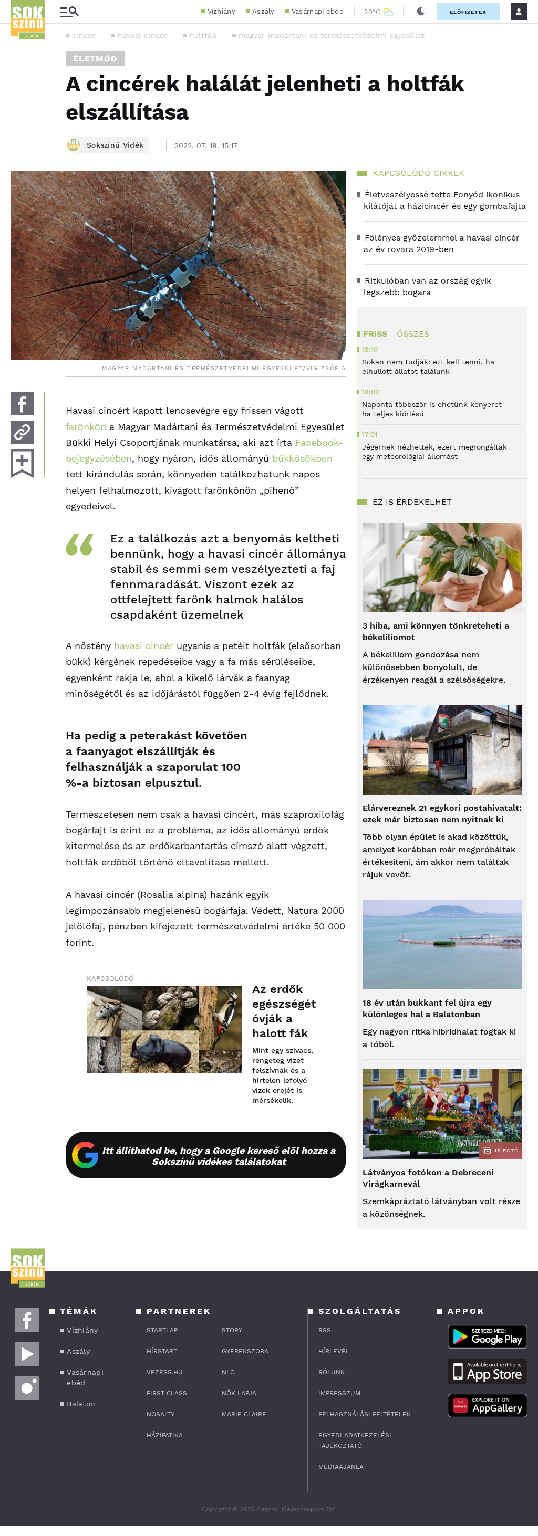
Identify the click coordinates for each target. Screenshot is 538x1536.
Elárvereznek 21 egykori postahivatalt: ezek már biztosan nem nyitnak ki (442, 813)
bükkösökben (302, 458)
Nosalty (160, 1414)
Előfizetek (468, 12)
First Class (167, 1393)
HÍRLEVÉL (333, 1351)
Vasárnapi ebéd (318, 11)
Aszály (263, 11)
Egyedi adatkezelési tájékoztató (354, 1440)
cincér (84, 35)
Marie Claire (244, 1414)
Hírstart (162, 1351)
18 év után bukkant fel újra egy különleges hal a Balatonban (427, 1008)
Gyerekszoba (245, 1351)
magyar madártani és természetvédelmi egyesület (332, 35)
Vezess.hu (165, 1372)
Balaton (81, 1403)
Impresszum (339, 1393)
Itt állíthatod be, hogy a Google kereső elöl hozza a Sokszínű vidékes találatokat (218, 1156)
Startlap (162, 1330)
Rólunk (331, 1372)
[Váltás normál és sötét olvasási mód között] (421, 11)
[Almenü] (69, 12)
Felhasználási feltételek (364, 1414)
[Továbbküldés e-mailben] (22, 432)
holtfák (203, 35)
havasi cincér (143, 35)
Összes (413, 334)
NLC (228, 1372)
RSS (324, 1330)
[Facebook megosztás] (22, 403)
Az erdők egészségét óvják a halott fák (284, 1011)
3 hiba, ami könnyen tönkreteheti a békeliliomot (436, 631)
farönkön (86, 426)
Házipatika (165, 1435)
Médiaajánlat (342, 1466)
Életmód (95, 59)
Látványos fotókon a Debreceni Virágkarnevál (428, 1178)
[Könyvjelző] (22, 463)
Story (232, 1330)
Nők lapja (239, 1393)
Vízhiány (221, 11)
